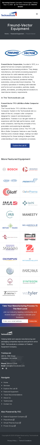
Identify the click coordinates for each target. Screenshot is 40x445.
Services (6, 385)
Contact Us (7, 404)
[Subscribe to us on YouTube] (2, 368)
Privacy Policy (12, 440)
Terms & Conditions (25, 440)
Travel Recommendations (12, 395)
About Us (7, 398)
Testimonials (8, 401)
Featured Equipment (10, 392)
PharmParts (8, 420)
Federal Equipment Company (14, 417)
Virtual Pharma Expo (11, 423)
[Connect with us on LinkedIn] (6, 368)
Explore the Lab (19, 145)
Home (5, 382)
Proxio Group (8, 426)
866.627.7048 (12, 363)
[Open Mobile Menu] (37, 14)
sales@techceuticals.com (15, 366)
